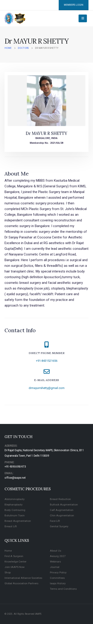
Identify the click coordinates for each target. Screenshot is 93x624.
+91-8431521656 (46, 360)
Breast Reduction (60, 499)
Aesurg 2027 (58, 556)
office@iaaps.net (15, 477)
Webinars (55, 561)
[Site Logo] (15, 18)
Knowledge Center (15, 561)
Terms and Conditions (63, 588)
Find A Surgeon (14, 556)
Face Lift (55, 520)
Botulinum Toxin (15, 515)
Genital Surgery (59, 526)
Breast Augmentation (18, 520)
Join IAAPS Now (15, 567)
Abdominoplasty (15, 499)
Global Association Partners (21, 583)
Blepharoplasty (14, 504)
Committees (57, 577)
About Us (55, 550)
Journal (54, 567)
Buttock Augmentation (64, 504)
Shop (8, 572)
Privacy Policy (58, 572)
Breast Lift (11, 526)
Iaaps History (58, 583)
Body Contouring (15, 510)
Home (8, 550)
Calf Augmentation (61, 510)
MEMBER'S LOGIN (73, 4)
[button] (83, 18)
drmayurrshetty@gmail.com (47, 388)
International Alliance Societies (23, 577)
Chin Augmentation (62, 515)
